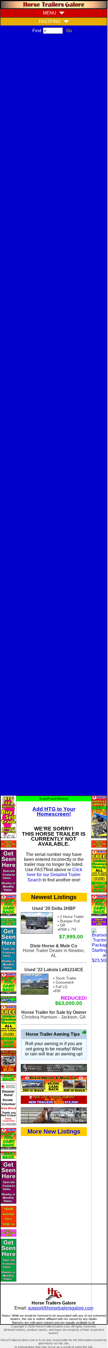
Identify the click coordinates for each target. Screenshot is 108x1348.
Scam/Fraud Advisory (53, 798)
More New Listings (53, 1131)
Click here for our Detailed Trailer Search (54, 874)
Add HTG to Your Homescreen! (53, 811)
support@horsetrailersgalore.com (60, 1308)
